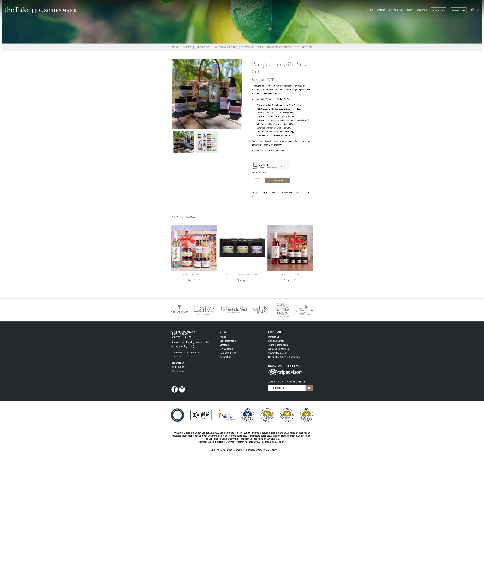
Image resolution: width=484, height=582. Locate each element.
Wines (187, 47)
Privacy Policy (269, 450)
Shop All (300, 193)
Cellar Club (395, 10)
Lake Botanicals (225, 47)
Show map (176, 356)
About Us (421, 10)
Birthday (266, 193)
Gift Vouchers (252, 47)
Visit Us (381, 10)
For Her (275, 193)
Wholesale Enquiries (278, 349)
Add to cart (277, 181)
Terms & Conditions (278, 345)
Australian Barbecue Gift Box (242, 274)
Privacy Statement (277, 353)
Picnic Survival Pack (194, 274)
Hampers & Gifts (279, 47)
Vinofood (224, 345)
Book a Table (178, 371)
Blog (409, 10)
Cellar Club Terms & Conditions (284, 357)
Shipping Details (276, 341)
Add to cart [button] (189, 260)
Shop (370, 10)
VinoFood (203, 47)
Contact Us (273, 337)
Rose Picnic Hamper (290, 274)
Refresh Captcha (259, 173)
